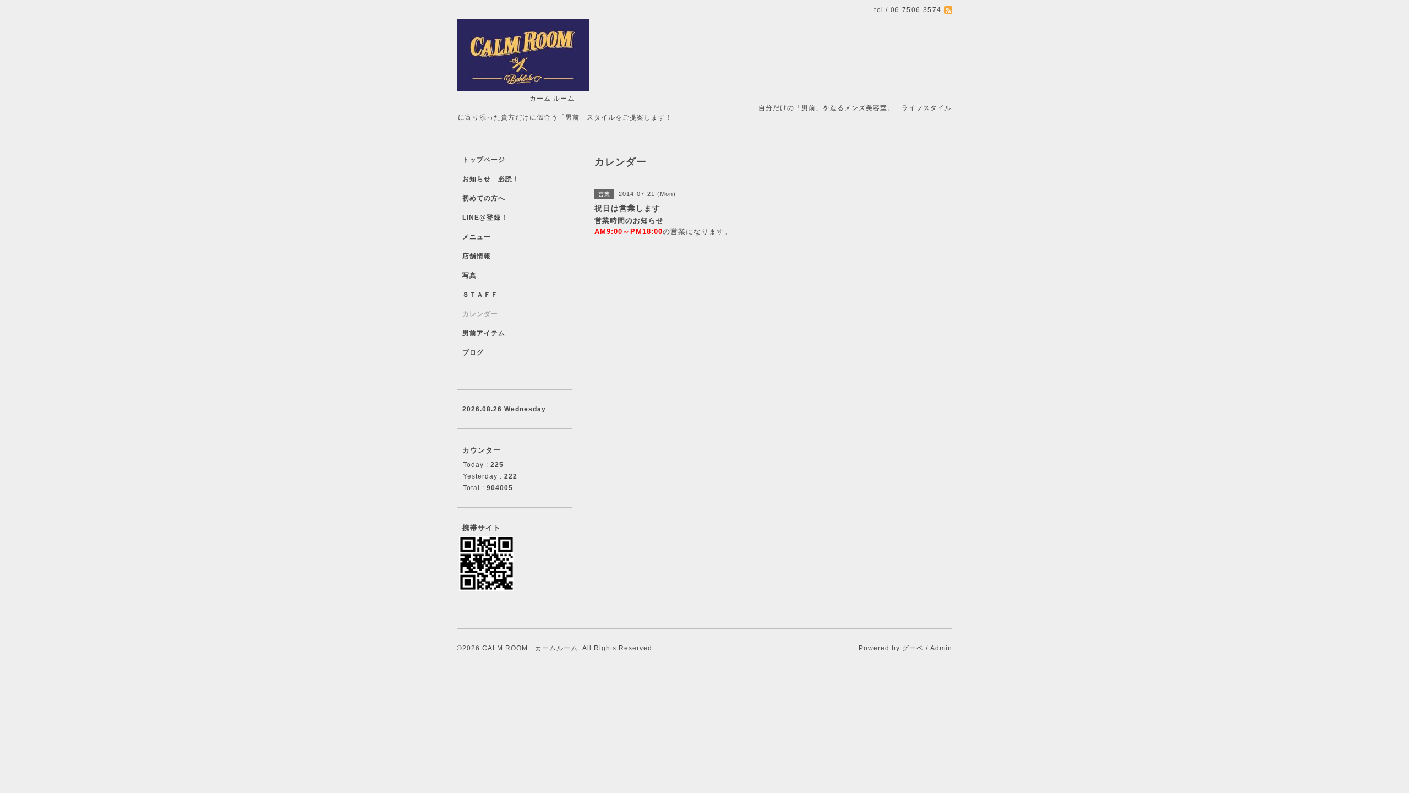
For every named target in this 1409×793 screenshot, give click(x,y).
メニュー (476, 237)
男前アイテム (483, 333)
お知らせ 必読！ (491, 179)
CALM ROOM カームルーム (530, 648)
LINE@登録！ (485, 217)
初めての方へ (483, 198)
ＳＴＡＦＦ (480, 294)
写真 (469, 275)
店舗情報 (476, 256)
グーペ (913, 648)
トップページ (483, 160)
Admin (941, 648)
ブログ (473, 352)
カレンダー (480, 314)
